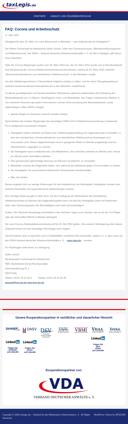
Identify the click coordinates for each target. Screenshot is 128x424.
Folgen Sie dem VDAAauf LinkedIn (98, 347)
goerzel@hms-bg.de (15, 282)
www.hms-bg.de (35, 282)
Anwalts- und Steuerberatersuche (71, 16)
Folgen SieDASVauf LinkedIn (30, 350)
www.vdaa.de (74, 240)
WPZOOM (121, 414)
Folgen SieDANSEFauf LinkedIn (12, 350)
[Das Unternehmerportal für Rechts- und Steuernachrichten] (19, 5)
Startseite (40, 16)
